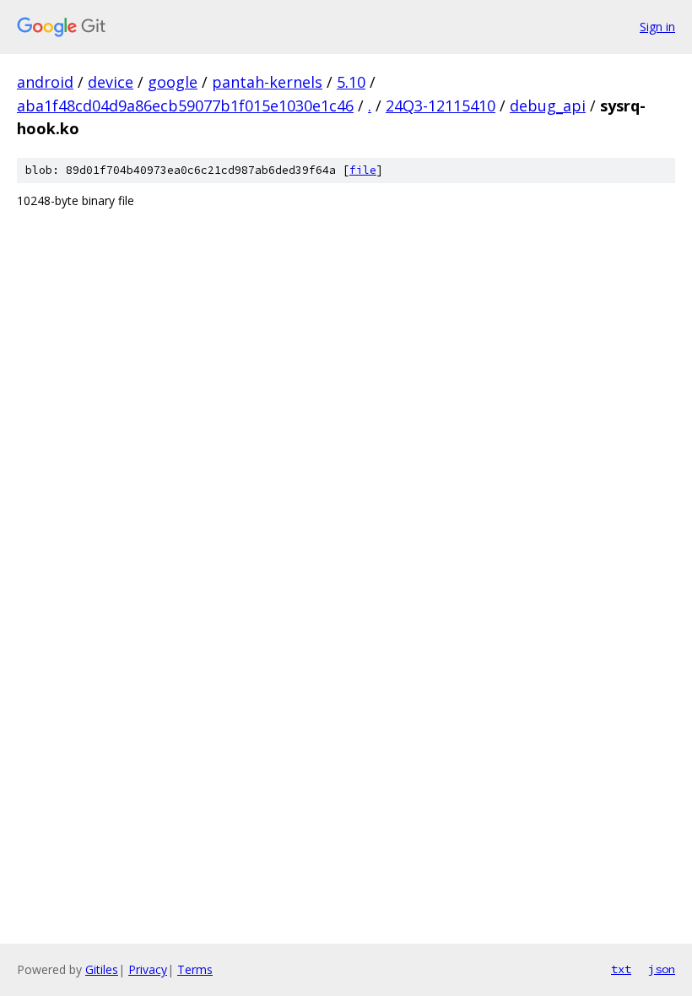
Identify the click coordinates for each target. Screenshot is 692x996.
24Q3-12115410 (440, 105)
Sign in (657, 27)
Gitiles (101, 969)
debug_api (548, 105)
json (661, 969)
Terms (195, 969)
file (362, 170)
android (45, 82)
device (110, 82)
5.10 (351, 82)
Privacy (147, 969)
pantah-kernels (267, 82)
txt (621, 969)
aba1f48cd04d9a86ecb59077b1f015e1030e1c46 (185, 105)
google (172, 82)
